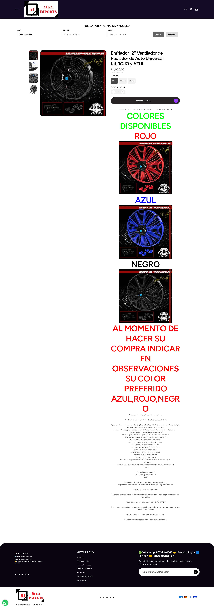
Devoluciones (81, 572)
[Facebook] (19, 574)
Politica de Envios (83, 561)
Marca (66, 30)
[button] (196, 9)
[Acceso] (191, 9)
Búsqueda (80, 557)
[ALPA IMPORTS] (41, 9)
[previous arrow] (44, 84)
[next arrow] (103, 84)
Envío (112, 72)
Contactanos (81, 580)
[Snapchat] (28, 574)
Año (19, 30)
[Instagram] (25, 574)
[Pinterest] (22, 574)
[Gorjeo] (15, 574)
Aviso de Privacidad (84, 565)
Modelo (111, 30)
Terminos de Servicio (84, 569)
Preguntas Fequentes (84, 576)
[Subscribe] (196, 572)
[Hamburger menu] (17, 9)
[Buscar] (185, 9)
